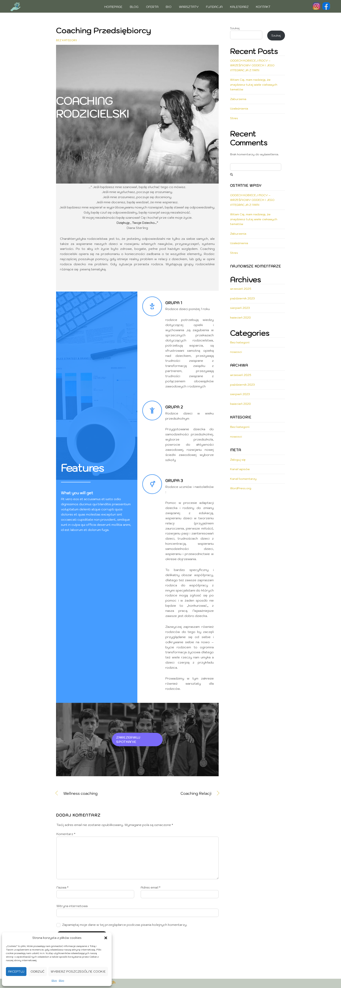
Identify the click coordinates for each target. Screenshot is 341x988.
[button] (106, 938)
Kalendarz (239, 7)
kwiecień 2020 (240, 317)
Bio (168, 7)
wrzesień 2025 (240, 289)
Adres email (150, 887)
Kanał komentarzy (243, 479)
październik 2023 (242, 298)
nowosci (236, 352)
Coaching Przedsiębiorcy (103, 30)
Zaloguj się (237, 459)
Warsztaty (189, 7)
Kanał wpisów (240, 469)
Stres (234, 118)
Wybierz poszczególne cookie (78, 971)
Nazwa (62, 887)
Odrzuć (37, 971)
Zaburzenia (238, 99)
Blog (54, 980)
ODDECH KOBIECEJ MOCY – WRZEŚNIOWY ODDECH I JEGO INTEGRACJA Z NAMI (252, 65)
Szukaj (235, 28)
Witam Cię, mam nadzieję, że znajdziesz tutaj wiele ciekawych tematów (253, 84)
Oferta (152, 7)
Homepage (113, 7)
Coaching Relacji (176, 793)
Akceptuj (16, 971)
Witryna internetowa (72, 906)
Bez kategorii (66, 40)
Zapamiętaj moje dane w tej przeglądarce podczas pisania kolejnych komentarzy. (124, 925)
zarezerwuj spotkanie (128, 739)
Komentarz (65, 834)
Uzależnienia (239, 108)
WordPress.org (240, 488)
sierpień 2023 (240, 308)
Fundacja (214, 7)
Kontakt (263, 7)
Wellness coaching (80, 793)
